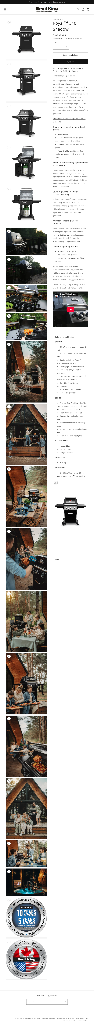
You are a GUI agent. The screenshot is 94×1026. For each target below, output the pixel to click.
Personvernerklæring (48, 1018)
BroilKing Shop (24, 1018)
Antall (55, 42)
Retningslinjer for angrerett (65, 1018)
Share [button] (57, 560)
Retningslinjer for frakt (69, 1021)
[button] (4, 9)
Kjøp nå (70, 61)
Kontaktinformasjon (82, 1018)
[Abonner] (65, 1002)
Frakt (66, 38)
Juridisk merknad (83, 1021)
